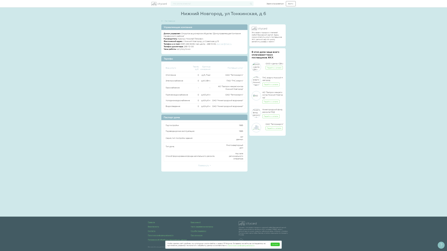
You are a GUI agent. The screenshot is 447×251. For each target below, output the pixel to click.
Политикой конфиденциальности (241, 245)
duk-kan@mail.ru (224, 44)
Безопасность (153, 227)
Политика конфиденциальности (161, 235)
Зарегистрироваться (275, 4)
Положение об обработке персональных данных (167, 240)
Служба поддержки (198, 231)
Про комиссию (196, 235)
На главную (170, 21)
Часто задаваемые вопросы (202, 227)
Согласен (275, 244)
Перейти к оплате (274, 68)
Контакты (151, 231)
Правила (151, 222)
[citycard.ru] (159, 3)
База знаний (196, 222)
